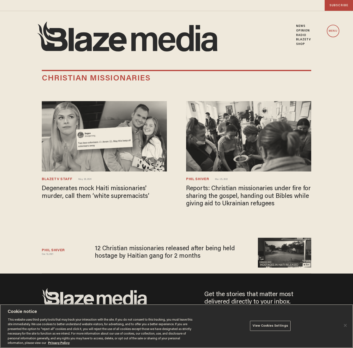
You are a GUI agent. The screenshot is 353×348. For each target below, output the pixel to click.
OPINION (303, 30)
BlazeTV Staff (57, 179)
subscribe (338, 5)
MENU (333, 31)
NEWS (300, 26)
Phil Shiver (197, 179)
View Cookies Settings (270, 325)
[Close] (345, 325)
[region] (176, 326)
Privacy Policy (59, 343)
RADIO (301, 35)
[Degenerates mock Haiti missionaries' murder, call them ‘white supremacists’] (104, 135)
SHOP (300, 44)
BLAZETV (303, 39)
